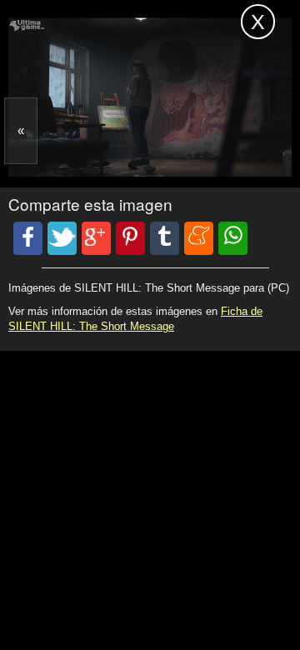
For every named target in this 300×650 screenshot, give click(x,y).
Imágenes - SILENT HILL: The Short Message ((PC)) (101, 24)
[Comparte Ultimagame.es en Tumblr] (164, 238)
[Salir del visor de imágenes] (258, 21)
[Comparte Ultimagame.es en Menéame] (198, 238)
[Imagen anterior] (21, 131)
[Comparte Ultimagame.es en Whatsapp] (233, 238)
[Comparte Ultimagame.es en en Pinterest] (130, 238)
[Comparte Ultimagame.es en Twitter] (62, 238)
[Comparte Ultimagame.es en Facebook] (27, 238)
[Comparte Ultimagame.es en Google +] (96, 238)
